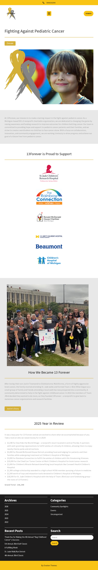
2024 (6, 514)
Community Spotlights (59, 506)
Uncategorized (56, 514)
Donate (88, 13)
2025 (6, 510)
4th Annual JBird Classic (14, 555)
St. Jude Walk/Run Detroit (15, 551)
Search (54, 543)
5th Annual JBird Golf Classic (16, 544)
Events (53, 510)
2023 (6, 518)
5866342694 (50, 3)
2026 (6, 506)
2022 (6, 522)
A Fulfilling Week (11, 547)
